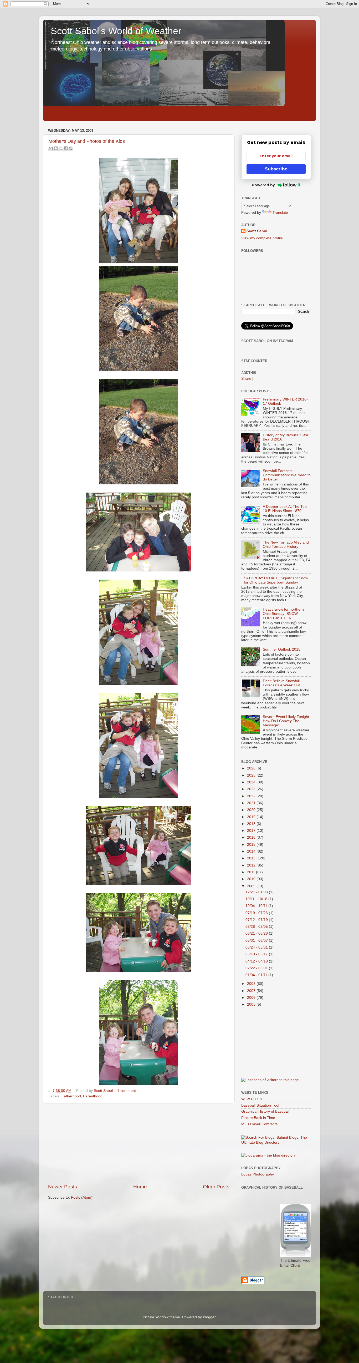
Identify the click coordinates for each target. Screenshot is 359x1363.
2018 (252, 824)
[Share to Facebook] (65, 148)
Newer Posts (62, 1186)
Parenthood (92, 1096)
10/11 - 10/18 (256, 899)
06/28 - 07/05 (257, 927)
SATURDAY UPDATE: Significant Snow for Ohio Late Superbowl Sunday (276, 580)
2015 (252, 845)
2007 (252, 991)
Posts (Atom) (82, 1197)
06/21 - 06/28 (257, 933)
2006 (252, 998)
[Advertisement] (138, 1143)
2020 (252, 810)
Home (140, 1186)
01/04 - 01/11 (256, 975)
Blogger (209, 1317)
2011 (251, 872)
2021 (252, 803)
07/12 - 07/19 (257, 920)
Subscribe (276, 168)
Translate (280, 213)
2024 (252, 782)
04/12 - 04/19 (257, 961)
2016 (252, 837)
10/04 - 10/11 (256, 906)
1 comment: (127, 1091)
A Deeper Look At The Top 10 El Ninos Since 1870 (285, 509)
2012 (252, 865)
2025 (252, 775)
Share (246, 379)
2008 (252, 984)
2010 (252, 879)
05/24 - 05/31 (257, 947)
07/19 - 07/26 (257, 913)
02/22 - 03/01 (257, 968)
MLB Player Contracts (259, 1124)
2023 (252, 789)
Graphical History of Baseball (265, 1111)
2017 (252, 831)
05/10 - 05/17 (257, 954)
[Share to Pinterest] (70, 148)
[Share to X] (60, 148)
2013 (252, 858)
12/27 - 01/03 (257, 892)
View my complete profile (262, 238)
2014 (252, 851)
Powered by (263, 185)
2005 (252, 1004)
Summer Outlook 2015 (281, 649)
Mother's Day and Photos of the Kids (86, 141)
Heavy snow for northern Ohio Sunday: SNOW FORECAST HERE (283, 613)
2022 (252, 796)
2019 (252, 817)
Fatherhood (71, 1096)
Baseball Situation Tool (260, 1105)
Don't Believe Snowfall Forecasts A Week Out (281, 683)
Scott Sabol (257, 231)
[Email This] (50, 148)
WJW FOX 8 (251, 1099)
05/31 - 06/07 (257, 941)
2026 (252, 768)
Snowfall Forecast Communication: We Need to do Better (287, 475)
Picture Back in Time (258, 1118)
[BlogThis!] (55, 148)
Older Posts (216, 1186)
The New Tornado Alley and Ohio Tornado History (286, 544)
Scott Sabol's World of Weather (116, 31)
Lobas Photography (257, 1174)
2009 (252, 886)
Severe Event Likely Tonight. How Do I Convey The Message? (286, 721)
